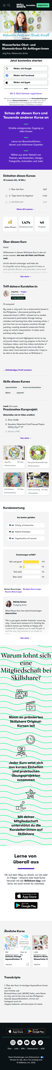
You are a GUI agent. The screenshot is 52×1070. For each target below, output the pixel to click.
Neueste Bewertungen (13, 592)
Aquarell (20, 393)
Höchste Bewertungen (12, 589)
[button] (4, 5)
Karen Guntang (34, 490)
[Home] (21, 5)
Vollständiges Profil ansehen (18, 370)
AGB (42, 1048)
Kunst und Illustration (32, 387)
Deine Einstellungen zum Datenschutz (23, 1057)
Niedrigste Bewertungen (32, 589)
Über (9, 1048)
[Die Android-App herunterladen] (36, 1031)
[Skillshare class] (17, 942)
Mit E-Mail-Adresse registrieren (26, 93)
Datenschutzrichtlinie (20, 100)
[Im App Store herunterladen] (26, 896)
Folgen (23, 292)
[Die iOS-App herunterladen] (16, 1031)
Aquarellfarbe (11, 387)
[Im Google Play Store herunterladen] (26, 905)
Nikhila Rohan (19, 602)
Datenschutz (32, 1048)
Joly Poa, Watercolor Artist (15, 53)
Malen (8, 393)
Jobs (16, 1048)
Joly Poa (18, 292)
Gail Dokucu (9, 489)
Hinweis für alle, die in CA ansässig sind (26, 1060)
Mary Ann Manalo (35, 462)
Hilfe (23, 1048)
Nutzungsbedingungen (40, 98)
